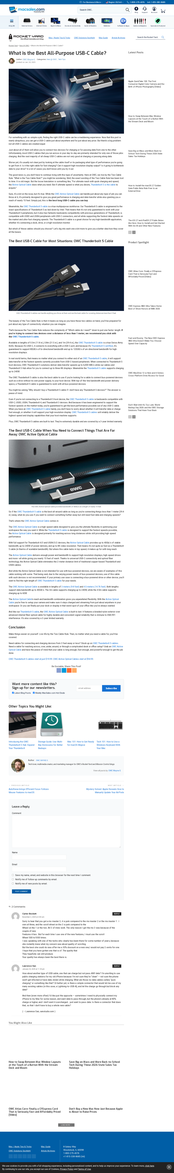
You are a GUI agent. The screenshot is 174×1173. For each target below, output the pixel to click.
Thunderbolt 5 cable (97, 368)
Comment (16, 813)
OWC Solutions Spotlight (84, 38)
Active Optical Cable (21, 184)
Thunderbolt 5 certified (102, 346)
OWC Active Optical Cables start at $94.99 (73, 659)
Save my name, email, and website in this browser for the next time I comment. (53, 875)
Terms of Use (84, 1169)
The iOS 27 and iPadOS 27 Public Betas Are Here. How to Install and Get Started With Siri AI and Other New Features (146, 223)
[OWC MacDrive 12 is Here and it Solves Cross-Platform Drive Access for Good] (146, 359)
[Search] (127, 11)
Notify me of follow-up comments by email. (36, 879)
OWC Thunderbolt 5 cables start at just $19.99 (30, 659)
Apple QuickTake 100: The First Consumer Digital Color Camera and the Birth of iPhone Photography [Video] (146, 84)
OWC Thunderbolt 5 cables (84, 412)
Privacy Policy (67, 1169)
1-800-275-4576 (137, 2)
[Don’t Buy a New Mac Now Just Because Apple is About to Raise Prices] (96, 1090)
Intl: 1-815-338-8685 (156, 2)
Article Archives (118, 38)
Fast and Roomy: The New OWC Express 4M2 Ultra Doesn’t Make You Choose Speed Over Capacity (146, 341)
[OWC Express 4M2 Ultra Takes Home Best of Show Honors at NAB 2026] (146, 292)
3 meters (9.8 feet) (70, 586)
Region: (115, 2)
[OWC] (27, 10)
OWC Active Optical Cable (67, 194)
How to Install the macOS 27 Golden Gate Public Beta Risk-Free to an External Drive (144, 188)
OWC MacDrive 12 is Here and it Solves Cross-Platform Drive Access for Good (146, 374)
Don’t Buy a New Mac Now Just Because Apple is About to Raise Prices (96, 1110)
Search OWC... (86, 10)
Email (14, 864)
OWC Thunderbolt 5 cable (35, 206)
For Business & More (92, 2)
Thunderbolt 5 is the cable (103, 184)
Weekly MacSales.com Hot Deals (50, 693)
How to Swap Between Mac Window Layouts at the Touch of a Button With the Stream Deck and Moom (35, 1065)
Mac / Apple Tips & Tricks (59, 38)
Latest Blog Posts (22, 693)
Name (15, 852)
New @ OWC (52, 59)
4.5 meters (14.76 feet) (95, 586)
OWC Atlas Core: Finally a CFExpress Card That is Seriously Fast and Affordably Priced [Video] (34, 1111)
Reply (117, 914)
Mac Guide (103, 38)
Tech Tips (62, 59)
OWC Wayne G (29, 59)
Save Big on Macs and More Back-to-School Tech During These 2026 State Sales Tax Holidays (94, 1065)
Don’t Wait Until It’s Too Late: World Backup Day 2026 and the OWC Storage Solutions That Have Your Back (146, 408)
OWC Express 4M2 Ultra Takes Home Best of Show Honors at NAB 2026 (145, 307)
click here (149, 1166)
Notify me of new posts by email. (31, 883)
